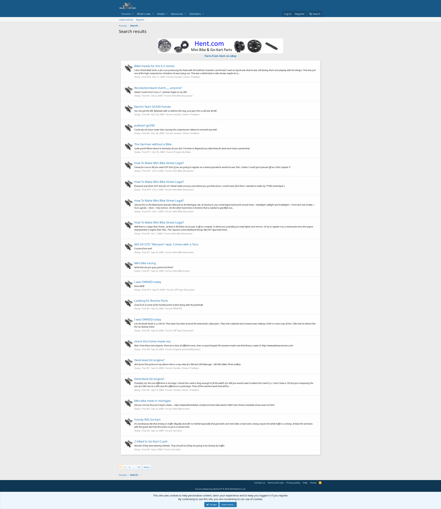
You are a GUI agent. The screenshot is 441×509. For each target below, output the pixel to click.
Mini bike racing (145, 263)
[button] (133, 14)
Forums (126, 14)
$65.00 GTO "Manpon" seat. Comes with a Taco (166, 244)
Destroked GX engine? (149, 360)
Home (313, 482)
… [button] (134, 467)
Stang (137, 76)
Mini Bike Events (181, 270)
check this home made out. (152, 341)
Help (305, 482)
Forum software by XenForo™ (220, 489)
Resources (177, 14)
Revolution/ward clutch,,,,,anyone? (158, 88)
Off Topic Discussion (184, 289)
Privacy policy (293, 482)
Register (140, 19)
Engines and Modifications (186, 349)
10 (138, 467)
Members (195, 14)
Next (146, 467)
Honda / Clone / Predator (187, 76)
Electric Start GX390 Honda (152, 107)
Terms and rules (276, 482)
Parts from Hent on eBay (221, 56)
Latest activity (126, 19)
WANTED (177, 308)
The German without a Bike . (153, 144)
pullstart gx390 (144, 125)
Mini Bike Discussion (182, 95)
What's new (144, 14)
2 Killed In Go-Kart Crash (151, 441)
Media (161, 14)
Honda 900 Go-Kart (147, 419)
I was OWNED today (147, 282)
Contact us (259, 482)
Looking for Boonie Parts (151, 301)
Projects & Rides (182, 152)
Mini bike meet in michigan (152, 401)
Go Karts (177, 430)
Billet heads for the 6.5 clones (154, 66)
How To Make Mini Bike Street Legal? (159, 163)
